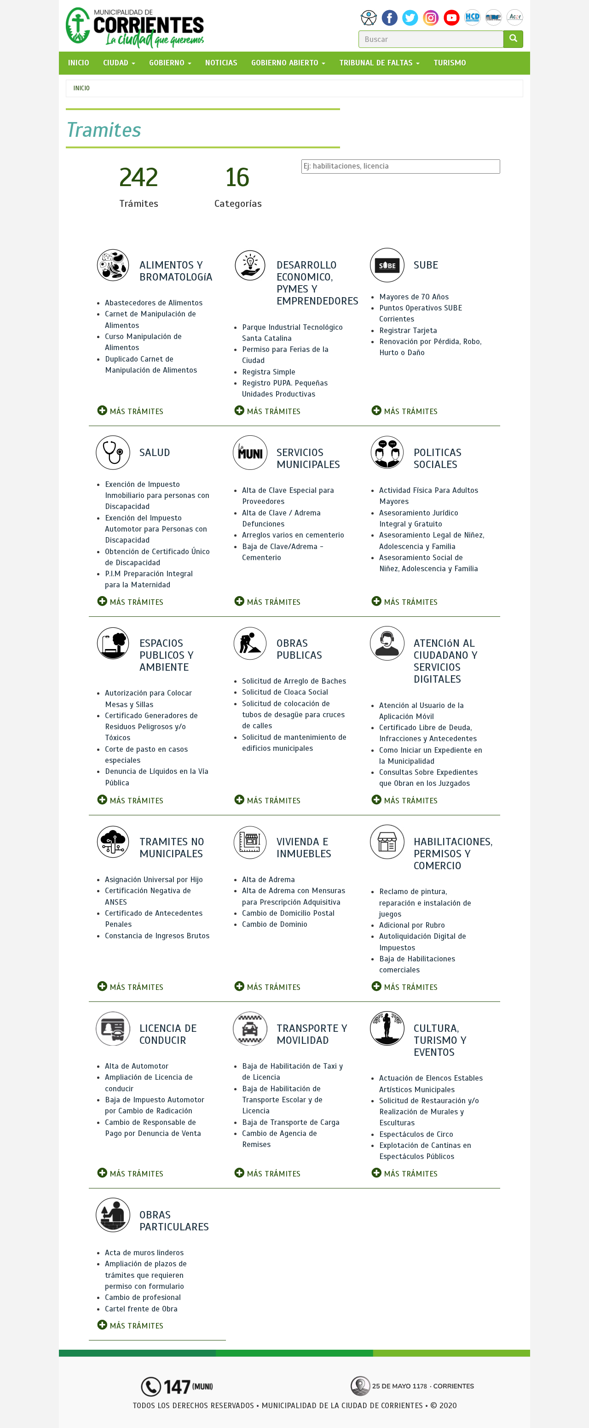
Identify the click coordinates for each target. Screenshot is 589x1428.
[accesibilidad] (369, 18)
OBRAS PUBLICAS (299, 649)
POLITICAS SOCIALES (438, 458)
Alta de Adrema (268, 879)
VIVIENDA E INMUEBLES (304, 847)
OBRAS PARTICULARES (174, 1221)
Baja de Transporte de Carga (291, 1122)
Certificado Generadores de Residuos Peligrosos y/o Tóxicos (151, 727)
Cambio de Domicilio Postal (288, 913)
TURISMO (449, 63)
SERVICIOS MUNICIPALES (308, 458)
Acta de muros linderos (144, 1253)
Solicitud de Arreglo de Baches (294, 681)
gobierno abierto (286, 63)
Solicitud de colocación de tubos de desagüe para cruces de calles (293, 715)
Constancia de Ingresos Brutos (157, 936)
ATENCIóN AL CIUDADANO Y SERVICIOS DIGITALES (445, 661)
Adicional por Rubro (412, 925)
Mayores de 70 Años (414, 297)
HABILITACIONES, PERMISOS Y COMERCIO (453, 853)
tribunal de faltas (377, 63)
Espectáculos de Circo (416, 1134)
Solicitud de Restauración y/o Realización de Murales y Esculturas (429, 1112)
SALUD (154, 452)
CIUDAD (117, 63)
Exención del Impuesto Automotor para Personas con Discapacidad (156, 529)
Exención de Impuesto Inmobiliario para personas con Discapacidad (157, 496)
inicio (78, 63)
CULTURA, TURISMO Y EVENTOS (440, 1040)
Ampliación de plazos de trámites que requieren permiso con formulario (146, 1275)
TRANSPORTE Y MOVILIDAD (312, 1034)
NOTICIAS (221, 63)
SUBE (426, 265)
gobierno (168, 63)
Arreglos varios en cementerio (293, 535)
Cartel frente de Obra (141, 1309)
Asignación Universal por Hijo (154, 879)
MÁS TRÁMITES (135, 411)
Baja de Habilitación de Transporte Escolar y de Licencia (282, 1100)
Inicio (81, 88)
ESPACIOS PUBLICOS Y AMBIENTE (166, 655)
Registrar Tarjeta (408, 330)
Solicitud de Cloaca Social (285, 692)
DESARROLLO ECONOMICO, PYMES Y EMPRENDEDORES (317, 283)
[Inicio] (138, 26)
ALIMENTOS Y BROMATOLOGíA (176, 271)
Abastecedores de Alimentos (153, 303)
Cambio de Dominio (274, 924)
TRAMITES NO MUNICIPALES (171, 847)
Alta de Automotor (136, 1066)
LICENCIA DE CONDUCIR (167, 1034)
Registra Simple (268, 372)
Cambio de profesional (143, 1297)
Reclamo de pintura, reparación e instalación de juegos (425, 903)
